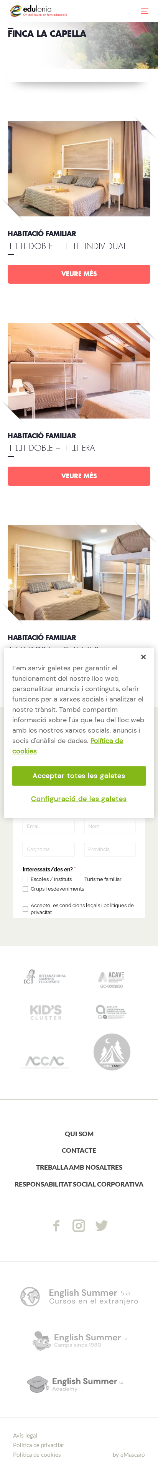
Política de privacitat (38, 1445)
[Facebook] (56, 1225)
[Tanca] (143, 656)
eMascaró (132, 1455)
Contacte (79, 1150)
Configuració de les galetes (79, 799)
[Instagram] (79, 1225)
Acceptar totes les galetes (79, 775)
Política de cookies (37, 1455)
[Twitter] (101, 1225)
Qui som (79, 1134)
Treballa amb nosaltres (79, 1167)
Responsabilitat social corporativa (79, 1184)
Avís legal (25, 1436)
